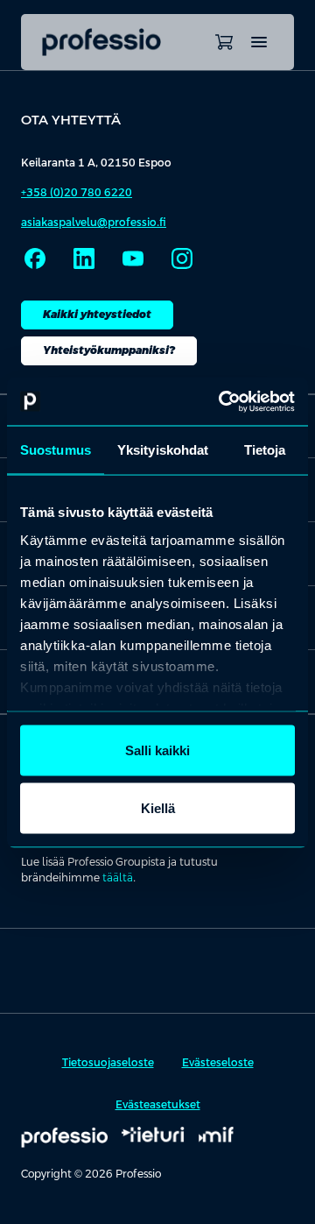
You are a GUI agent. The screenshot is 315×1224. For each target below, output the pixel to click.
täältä (117, 878)
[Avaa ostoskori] (224, 42)
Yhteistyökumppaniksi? (109, 350)
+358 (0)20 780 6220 (76, 193)
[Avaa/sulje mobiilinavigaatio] (259, 42)
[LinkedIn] (84, 258)
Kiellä (158, 807)
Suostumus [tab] (55, 449)
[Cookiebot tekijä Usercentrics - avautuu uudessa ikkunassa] (222, 401)
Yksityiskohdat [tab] (162, 449)
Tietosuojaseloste (108, 1063)
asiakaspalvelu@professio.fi (93, 222)
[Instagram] (182, 258)
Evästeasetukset (158, 1105)
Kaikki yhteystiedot (97, 314)
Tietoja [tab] (265, 449)
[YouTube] (133, 258)
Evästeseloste (218, 1063)
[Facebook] (35, 258)
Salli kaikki (157, 750)
